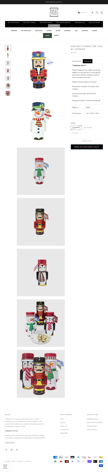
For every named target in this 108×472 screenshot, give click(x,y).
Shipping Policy (92, 419)
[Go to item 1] (8, 48)
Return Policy (92, 430)
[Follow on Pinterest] (17, 450)
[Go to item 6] (8, 86)
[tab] (77, 61)
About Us (63, 426)
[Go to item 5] (8, 78)
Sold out (87, 141)
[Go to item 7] (8, 93)
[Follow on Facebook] (6, 450)
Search (62, 422)
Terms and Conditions (95, 422)
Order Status (9, 442)
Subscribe (64, 433)
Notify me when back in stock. (86, 147)
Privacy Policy (92, 426)
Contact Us (64, 430)
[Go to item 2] (8, 56)
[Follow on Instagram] (12, 450)
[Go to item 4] (8, 71)
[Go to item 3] (8, 63)
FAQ (62, 419)
